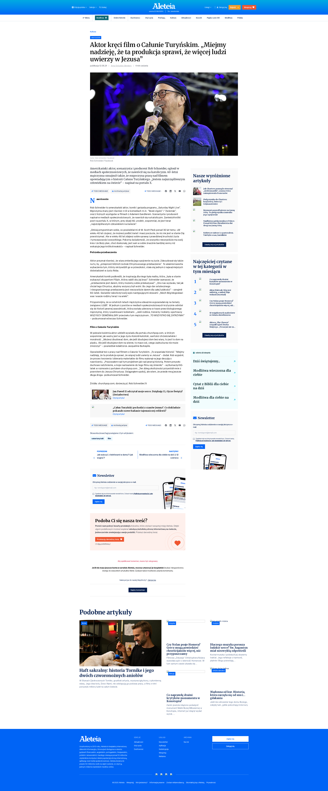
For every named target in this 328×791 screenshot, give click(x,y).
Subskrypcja (163, 749)
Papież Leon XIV (213, 18)
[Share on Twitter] (175, 191)
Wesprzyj (247, 7)
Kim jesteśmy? (141, 782)
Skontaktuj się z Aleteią (195, 782)
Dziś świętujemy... (206, 361)
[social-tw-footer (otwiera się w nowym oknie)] (166, 774)
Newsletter (163, 742)
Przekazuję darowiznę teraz (108, 539)
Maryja (171, 673)
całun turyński (98, 438)
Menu (87, 18)
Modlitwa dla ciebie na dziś (211, 400)
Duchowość (135, 18)
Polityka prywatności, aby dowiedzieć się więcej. (213, 441)
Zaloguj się (223, 7)
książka (172, 623)
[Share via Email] (180, 191)
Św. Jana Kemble (173, 11)
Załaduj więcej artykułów (214, 244)
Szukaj (103, 7)
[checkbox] (93, 494)
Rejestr (233, 7)
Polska (240, 18)
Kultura (173, 18)
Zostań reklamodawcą (175, 782)
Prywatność (211, 782)
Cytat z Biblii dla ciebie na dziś (211, 386)
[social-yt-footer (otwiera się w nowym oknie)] (157, 774)
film (109, 438)
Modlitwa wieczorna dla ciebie (212, 373)
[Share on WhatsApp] (184, 191)
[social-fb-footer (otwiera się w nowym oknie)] (161, 774)
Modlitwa (100, 18)
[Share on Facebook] (166, 191)
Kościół (199, 18)
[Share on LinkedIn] (171, 191)
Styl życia (149, 18)
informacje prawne (157, 782)
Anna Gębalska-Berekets (121, 65)
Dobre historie (119, 18)
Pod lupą (161, 18)
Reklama (162, 756)
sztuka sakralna (219, 670)
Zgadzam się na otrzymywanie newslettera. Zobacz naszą (124, 495)
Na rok (186, 742)
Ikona (84, 623)
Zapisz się (98, 501)
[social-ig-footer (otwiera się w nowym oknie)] (171, 774)
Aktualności (186, 18)
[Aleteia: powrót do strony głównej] (164, 6)
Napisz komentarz (138, 590)
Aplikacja (162, 745)
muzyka (216, 623)
